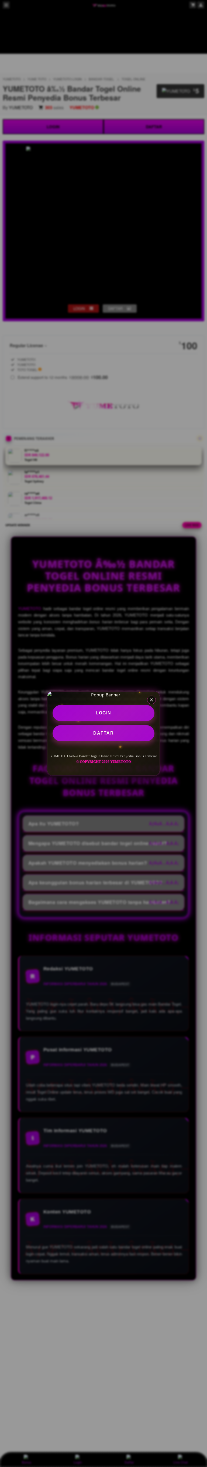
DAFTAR (103, 733)
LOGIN (103, 713)
